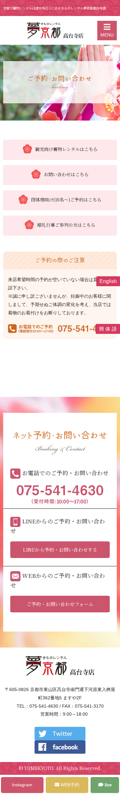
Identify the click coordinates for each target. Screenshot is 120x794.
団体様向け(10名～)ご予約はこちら (66, 200)
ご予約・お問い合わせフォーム (60, 604)
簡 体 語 (108, 329)
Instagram (22, 784)
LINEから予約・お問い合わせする (60, 549)
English (108, 281)
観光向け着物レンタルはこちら (66, 149)
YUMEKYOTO (38, 768)
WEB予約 (69, 784)
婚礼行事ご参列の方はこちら (66, 225)
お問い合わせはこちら (66, 174)
